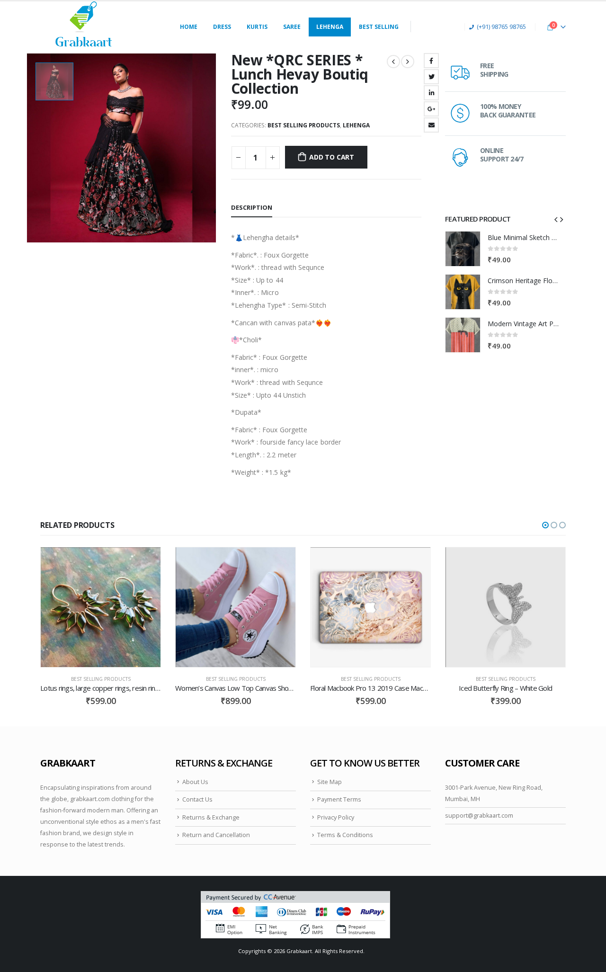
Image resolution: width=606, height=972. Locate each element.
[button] (545, 525)
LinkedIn (431, 92)
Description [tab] (251, 207)
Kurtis (257, 27)
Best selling (379, 27)
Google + (431, 108)
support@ (459, 815)
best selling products (303, 125)
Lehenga (329, 27)
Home (188, 27)
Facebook (431, 60)
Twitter (431, 76)
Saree (292, 27)
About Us (195, 782)
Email (431, 125)
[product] (463, 249)
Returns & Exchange (211, 817)
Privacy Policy (335, 817)
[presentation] (556, 219)
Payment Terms (339, 799)
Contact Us (197, 799)
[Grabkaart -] (83, 26)
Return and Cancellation (216, 835)
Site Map (329, 782)
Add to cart (331, 156)
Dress (222, 27)
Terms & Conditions (345, 835)
